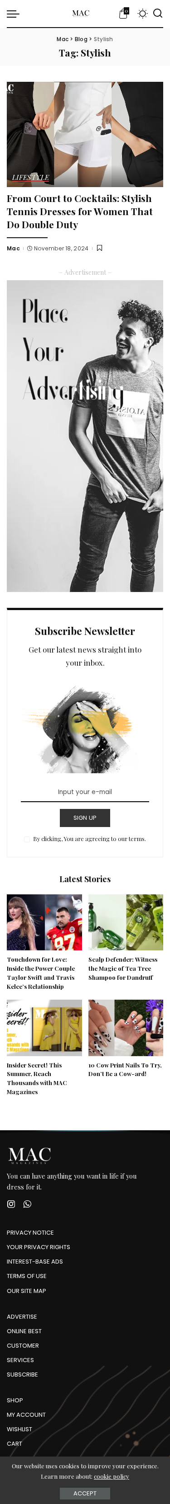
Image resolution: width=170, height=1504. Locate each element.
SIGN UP (85, 817)
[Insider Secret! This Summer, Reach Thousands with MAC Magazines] (44, 1028)
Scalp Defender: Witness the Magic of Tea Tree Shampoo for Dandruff (122, 968)
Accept (85, 1493)
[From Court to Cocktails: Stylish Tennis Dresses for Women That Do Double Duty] (85, 134)
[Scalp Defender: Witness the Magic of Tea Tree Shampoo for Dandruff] (126, 922)
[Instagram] (11, 1204)
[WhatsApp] (27, 1204)
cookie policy (111, 1476)
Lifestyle (30, 178)
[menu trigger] (15, 13)
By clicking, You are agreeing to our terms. (89, 838)
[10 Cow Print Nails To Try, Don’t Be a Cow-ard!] (126, 1028)
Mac (13, 248)
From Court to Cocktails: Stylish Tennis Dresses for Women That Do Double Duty (80, 211)
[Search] (157, 13)
